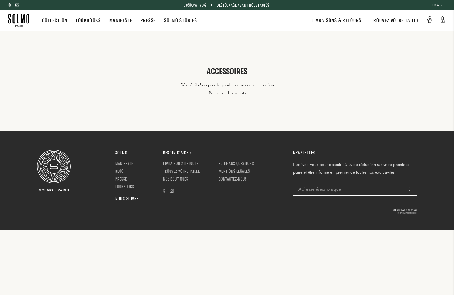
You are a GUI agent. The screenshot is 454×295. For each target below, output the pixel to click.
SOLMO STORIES (180, 20)
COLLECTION (55, 20)
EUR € (435, 5)
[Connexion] (430, 19)
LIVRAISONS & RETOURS (337, 20)
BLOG (119, 171)
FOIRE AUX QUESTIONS (236, 163)
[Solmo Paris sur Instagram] (17, 5)
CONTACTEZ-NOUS (233, 178)
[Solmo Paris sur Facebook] (10, 5)
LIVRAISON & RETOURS (181, 163)
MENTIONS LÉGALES (234, 171)
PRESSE (148, 20)
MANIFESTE (120, 20)
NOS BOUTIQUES (175, 178)
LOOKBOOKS (88, 20)
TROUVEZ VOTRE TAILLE (395, 20)
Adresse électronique (315, 182)
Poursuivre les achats (227, 93)
